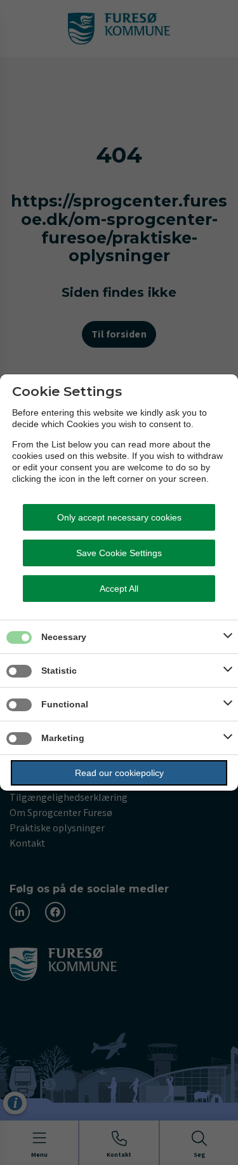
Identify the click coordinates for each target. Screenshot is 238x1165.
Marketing (62, 738)
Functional (64, 704)
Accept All (119, 588)
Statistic (59, 670)
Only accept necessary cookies (119, 517)
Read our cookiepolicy (119, 773)
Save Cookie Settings (119, 553)
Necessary (63, 637)
